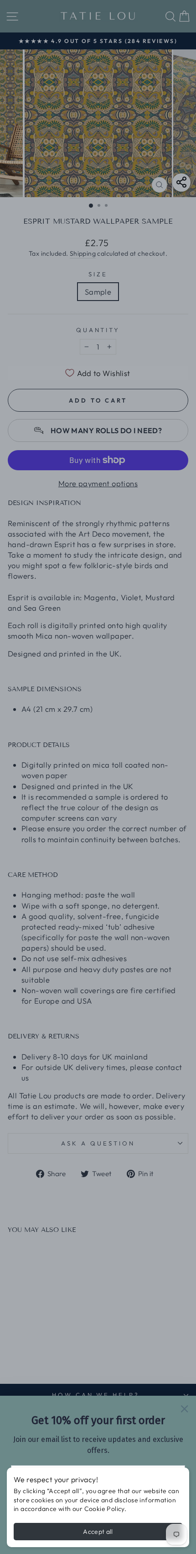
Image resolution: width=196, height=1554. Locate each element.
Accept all (98, 1531)
